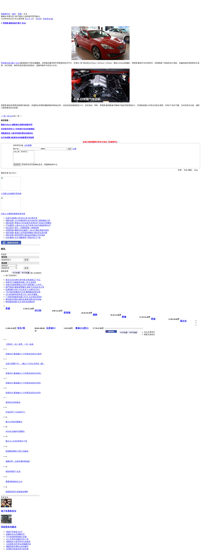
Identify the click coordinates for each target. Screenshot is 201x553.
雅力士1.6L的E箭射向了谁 (16, 441)
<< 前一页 (5, 116)
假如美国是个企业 (13, 471)
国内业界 (10, 223)
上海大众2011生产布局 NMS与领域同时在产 (33, 225)
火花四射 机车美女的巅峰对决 (18, 544)
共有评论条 (48, 19)
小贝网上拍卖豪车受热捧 (11, 194)
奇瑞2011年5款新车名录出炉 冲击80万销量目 (33, 223)
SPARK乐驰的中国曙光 (15, 431)
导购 (20, 14)
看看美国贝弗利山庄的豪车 (17, 546)
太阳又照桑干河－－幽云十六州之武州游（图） (25, 364)
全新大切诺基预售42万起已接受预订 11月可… (24, 285)
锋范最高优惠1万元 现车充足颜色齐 (20, 302)
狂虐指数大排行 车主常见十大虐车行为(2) (23, 290)
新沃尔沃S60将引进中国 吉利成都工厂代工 (23, 280)
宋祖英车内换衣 (8, 527)
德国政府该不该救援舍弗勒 (17, 492)
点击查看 (28, 145)
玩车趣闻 (10, 238)
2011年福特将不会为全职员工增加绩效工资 (32, 220)
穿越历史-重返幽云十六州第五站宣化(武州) (23, 383)
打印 (38, 19)
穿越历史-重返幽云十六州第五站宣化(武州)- (23, 373)
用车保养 (10, 235)
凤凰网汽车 (5, 14)
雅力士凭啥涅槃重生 (14, 422)
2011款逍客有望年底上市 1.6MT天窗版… (22, 294)
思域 (153, 319)
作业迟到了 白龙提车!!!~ (16, 412)
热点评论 (10, 228)
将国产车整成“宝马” (14, 532)
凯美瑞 (67, 312)
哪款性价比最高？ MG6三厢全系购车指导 (32, 230)
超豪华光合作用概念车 (15, 534)
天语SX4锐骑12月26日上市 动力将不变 (21, 218)
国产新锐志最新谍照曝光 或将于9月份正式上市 (25, 287)
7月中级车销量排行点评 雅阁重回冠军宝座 (23, 292)
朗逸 (124, 317)
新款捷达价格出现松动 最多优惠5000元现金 (23, 299)
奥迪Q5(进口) (82, 328)
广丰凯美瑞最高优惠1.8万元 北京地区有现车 (24, 297)
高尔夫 (183, 321)
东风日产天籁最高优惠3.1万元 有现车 (21, 282)
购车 (14, 14)
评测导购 (10, 230)
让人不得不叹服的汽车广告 (17, 539)
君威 (8, 308)
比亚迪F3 (50, 328)
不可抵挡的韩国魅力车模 (16, 537)
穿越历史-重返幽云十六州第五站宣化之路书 (24, 354)
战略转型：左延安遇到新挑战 (18, 461)
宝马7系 (21, 328)
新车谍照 (10, 233)
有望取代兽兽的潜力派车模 (17, 549)
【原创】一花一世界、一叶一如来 (20, 344)
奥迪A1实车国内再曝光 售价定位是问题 (31, 233)
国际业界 (10, 220)
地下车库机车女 (8, 511)
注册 (74, 149)
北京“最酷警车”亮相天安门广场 (27, 238)
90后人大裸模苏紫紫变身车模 (13, 214)
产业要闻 (10, 225)
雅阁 (95, 314)
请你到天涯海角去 (13, 402)
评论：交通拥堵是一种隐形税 (27, 228)
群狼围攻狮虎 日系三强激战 (17, 451)
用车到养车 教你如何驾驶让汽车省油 (30, 235)
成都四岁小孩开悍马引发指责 (18, 542)
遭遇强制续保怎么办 (14, 482)
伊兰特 (38, 310)
